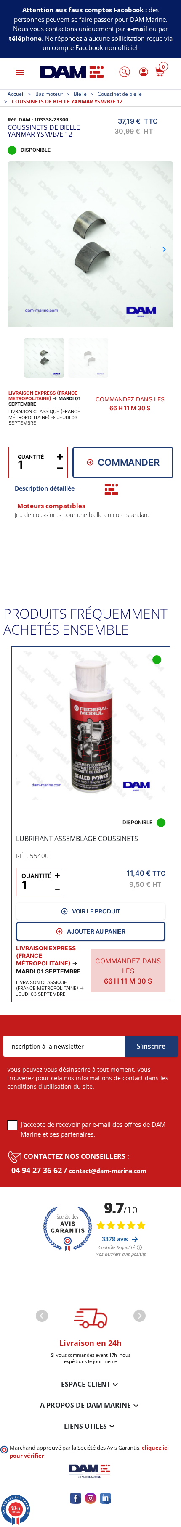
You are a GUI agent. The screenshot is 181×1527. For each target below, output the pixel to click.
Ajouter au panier (96, 931)
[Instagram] (90, 1498)
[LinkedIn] (105, 1498)
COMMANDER (129, 462)
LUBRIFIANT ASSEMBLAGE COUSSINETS (77, 838)
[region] (91, 545)
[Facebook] (75, 1498)
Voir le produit (96, 911)
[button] (124, 71)
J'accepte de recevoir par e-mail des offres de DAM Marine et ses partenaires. (93, 1129)
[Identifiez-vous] (142, 72)
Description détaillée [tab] (45, 488)
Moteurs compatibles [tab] (51, 505)
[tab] (111, 489)
